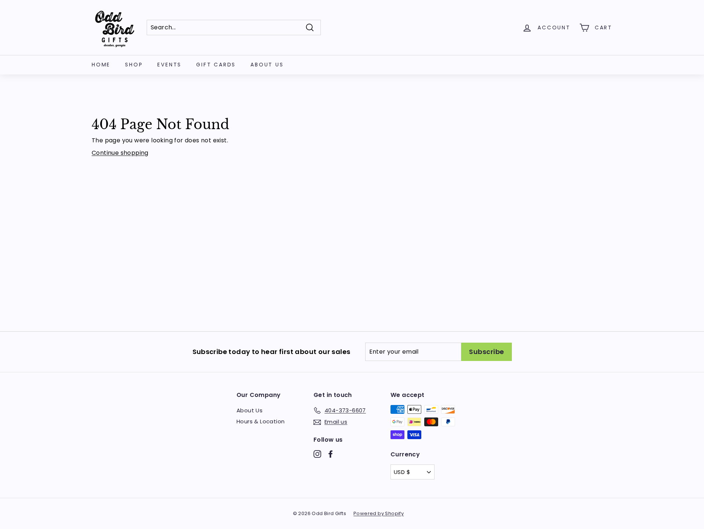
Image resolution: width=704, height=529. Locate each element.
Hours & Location (260, 421)
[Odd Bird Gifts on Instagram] (317, 454)
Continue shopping (120, 153)
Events (169, 64)
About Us (266, 64)
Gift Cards (216, 64)
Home (101, 64)
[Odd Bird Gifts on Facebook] (330, 454)
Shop (134, 64)
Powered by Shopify (378, 513)
